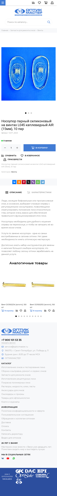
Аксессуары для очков (12, 390)
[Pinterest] (24, 182)
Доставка (6, 422)
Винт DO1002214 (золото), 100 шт (13, 305)
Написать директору (12, 434)
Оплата (5, 426)
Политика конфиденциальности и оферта (22, 411)
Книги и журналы (10, 402)
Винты (14, 172)
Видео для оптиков (11, 438)
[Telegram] (43, 182)
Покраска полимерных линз (15, 382)
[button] (25, 113)
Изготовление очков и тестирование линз (23, 367)
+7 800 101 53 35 (11, 340)
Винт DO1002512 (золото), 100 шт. (42, 305)
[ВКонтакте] (14, 182)
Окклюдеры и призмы (12, 394)
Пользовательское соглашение (17, 415)
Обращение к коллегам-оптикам (18, 418)
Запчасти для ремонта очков (16, 375)
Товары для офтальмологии (15, 398)
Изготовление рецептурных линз (18, 379)
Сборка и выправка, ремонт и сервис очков (23, 371)
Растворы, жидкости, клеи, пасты (18, 386)
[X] (28, 182)
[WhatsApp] (38, 182)
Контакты (6, 430)
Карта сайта (7, 479)
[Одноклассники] (19, 182)
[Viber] (33, 182)
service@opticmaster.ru (16, 346)
